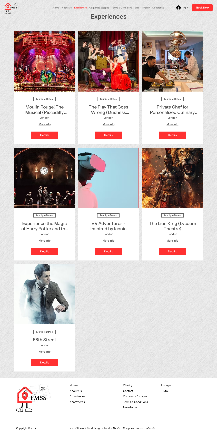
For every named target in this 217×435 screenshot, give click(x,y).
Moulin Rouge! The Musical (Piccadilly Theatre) (44, 109)
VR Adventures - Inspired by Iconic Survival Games (108, 226)
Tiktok (165, 391)
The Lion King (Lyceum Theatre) (172, 226)
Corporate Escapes (135, 396)
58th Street (44, 339)
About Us (76, 391)
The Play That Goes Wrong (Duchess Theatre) (108, 109)
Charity (127, 385)
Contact (128, 391)
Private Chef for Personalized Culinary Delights (172, 109)
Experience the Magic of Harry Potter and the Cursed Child (44, 226)
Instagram (167, 385)
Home (73, 385)
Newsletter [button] (130, 407)
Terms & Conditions (135, 402)
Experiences (77, 396)
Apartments (77, 402)
